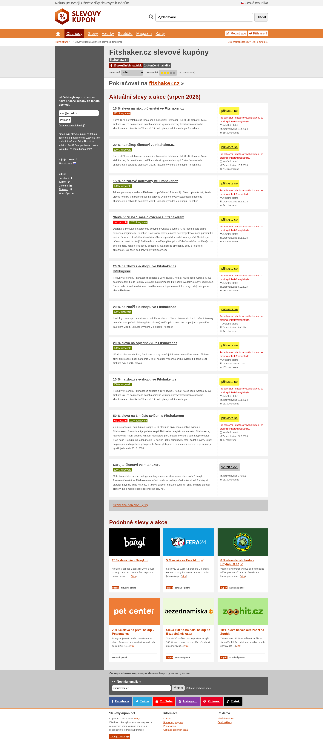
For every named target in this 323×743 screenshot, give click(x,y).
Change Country (118, 736)
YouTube (166, 701)
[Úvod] (57, 33)
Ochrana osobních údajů (72, 125)
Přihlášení (259, 33)
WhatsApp (64, 193)
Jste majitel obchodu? (239, 42)
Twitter (62, 182)
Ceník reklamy (225, 722)
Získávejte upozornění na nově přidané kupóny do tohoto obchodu (79, 100)
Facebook (64, 178)
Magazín (144, 33)
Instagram (190, 701)
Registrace (238, 33)
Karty (160, 33)
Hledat (261, 17)
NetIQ (136, 718)
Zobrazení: (114, 72)
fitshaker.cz (118, 59)
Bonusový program (173, 722)
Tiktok (235, 701)
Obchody (74, 33)
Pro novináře (169, 726)
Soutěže (125, 33)
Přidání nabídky (225, 718)
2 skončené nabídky (157, 65)
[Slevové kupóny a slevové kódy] (78, 24)
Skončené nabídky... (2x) (130, 505)
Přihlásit (65, 120)
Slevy (93, 33)
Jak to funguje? (260, 42)
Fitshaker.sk (65, 163)
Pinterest (63, 189)
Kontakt (167, 718)
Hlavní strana (61, 42)
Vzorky (108, 33)
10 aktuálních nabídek (127, 65)
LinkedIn (63, 185)
